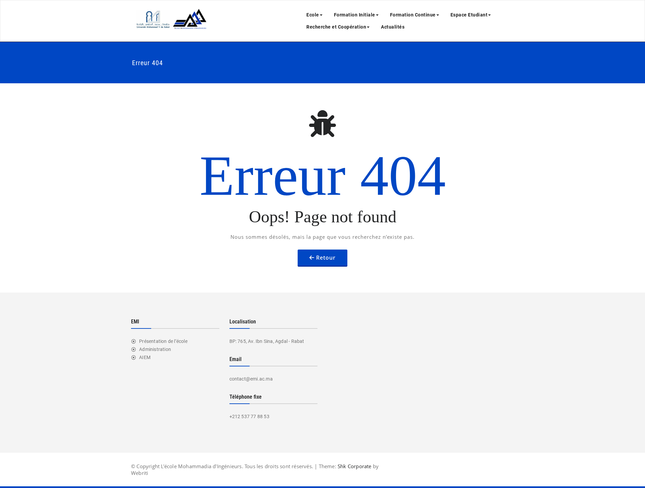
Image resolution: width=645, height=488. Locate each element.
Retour (326, 257)
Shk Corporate (354, 466)
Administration (155, 349)
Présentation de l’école (163, 341)
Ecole (312, 14)
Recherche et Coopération (336, 27)
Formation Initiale (354, 14)
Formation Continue (413, 14)
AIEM (144, 357)
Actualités (392, 27)
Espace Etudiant (469, 14)
